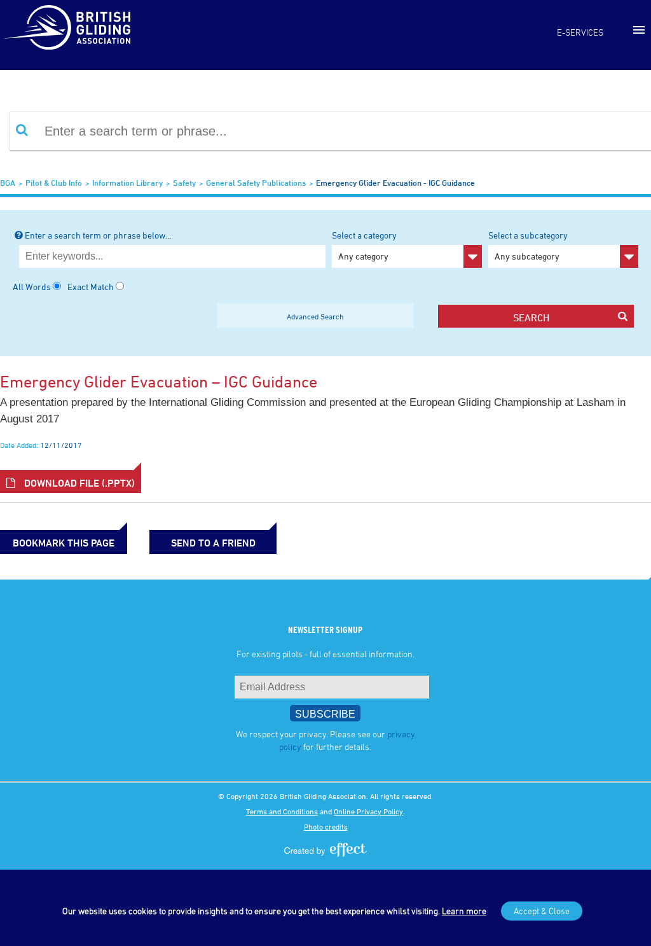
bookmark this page (63, 542)
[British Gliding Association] (66, 27)
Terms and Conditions (282, 811)
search (531, 317)
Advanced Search (315, 316)
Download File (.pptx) (78, 483)
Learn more (464, 910)
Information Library (127, 182)
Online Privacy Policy (368, 811)
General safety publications (256, 182)
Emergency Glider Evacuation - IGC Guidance (395, 182)
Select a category (364, 245)
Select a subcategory (528, 245)
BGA (7, 182)
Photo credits (326, 826)
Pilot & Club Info (53, 182)
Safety (184, 182)
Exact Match (90, 286)
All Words (32, 286)
